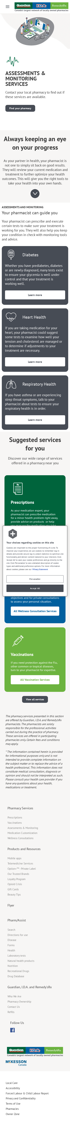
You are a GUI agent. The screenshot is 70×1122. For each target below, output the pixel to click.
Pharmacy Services (20, 808)
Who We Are (14, 996)
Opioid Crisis (15, 884)
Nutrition (13, 966)
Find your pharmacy (20, 108)
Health (11, 950)
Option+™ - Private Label (22, 868)
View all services (35, 699)
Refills (11, 1012)
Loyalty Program (16, 879)
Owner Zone (13, 1114)
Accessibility (13, 1088)
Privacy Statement (40, 569)
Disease (12, 940)
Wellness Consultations (20, 838)
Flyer (11, 905)
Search (11, 929)
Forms (11, 945)
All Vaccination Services (35, 679)
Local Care (12, 1083)
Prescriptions (15, 817)
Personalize (34, 579)
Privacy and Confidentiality (21, 1098)
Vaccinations (15, 822)
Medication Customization (22, 833)
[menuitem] (12, 1030)
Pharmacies (12, 1109)
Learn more (35, 295)
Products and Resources (24, 849)
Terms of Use (13, 1103)
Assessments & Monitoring (23, 828)
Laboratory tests (17, 955)
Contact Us (14, 1006)
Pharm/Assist (17, 920)
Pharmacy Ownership (19, 1001)
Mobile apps (14, 858)
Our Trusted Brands (18, 874)
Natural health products (21, 961)
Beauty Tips (14, 894)
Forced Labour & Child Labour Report (27, 1093)
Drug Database (16, 976)
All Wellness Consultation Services (35, 611)
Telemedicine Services (20, 863)
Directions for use (18, 935)
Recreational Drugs (18, 971)
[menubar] (12, 1030)
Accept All (35, 588)
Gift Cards (13, 889)
